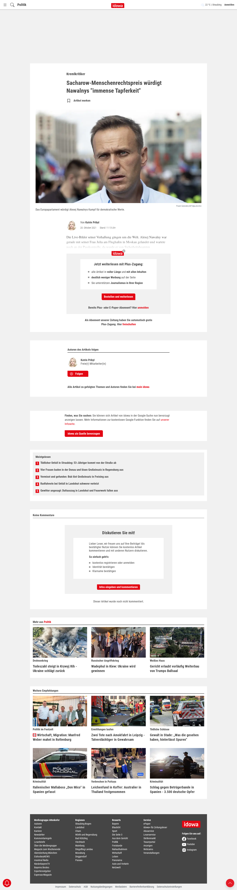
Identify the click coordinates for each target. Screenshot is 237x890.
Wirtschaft (117, 852)
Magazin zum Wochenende (47, 849)
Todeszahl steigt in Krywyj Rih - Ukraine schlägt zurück (55, 668)
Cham (78, 831)
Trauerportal (149, 842)
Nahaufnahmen (119, 849)
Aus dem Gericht (120, 838)
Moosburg (80, 852)
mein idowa (143, 387)
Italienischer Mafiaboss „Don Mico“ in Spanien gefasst (59, 789)
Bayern (115, 823)
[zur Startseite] (192, 823)
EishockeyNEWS (42, 856)
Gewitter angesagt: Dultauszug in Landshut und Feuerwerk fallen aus (79, 490)
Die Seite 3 (117, 834)
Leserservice (149, 834)
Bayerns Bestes (41, 867)
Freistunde (117, 845)
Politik (21, 5)
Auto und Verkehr (120, 863)
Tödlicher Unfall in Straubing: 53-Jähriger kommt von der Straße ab (78, 462)
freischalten (129, 324)
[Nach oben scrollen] (230, 882)
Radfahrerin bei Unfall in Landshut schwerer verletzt (69, 483)
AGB (86, 886)
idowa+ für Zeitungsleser (155, 827)
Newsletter (39, 834)
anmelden (143, 307)
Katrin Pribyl (92, 222)
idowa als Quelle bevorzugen (84, 433)
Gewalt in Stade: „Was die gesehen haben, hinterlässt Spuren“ (174, 737)
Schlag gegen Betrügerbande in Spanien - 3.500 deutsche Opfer (172, 789)
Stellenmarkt (149, 838)
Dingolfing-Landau (84, 849)
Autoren (38, 823)
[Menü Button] (5, 4)
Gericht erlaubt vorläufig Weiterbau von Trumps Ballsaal (174, 668)
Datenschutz (75, 886)
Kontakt (38, 827)
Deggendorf (81, 856)
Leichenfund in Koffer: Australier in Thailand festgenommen (116, 789)
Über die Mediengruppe (45, 845)
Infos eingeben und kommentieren (118, 587)
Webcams (148, 849)
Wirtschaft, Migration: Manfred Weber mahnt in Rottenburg (56, 737)
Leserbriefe (39, 842)
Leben (115, 856)
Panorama (117, 860)
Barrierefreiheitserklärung (142, 886)
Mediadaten (121, 886)
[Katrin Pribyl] (72, 225)
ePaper (146, 823)
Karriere (38, 831)
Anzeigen (148, 845)
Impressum (60, 886)
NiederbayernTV (42, 863)
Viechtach (80, 842)
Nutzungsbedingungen (101, 886)
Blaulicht (116, 827)
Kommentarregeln (43, 838)
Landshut (79, 827)
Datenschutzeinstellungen (169, 886)
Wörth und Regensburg (86, 834)
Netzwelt (116, 867)
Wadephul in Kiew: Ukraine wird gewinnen (113, 668)
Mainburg (79, 845)
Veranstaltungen (151, 852)
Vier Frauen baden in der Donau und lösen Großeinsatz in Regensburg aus (81, 469)
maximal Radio (41, 860)
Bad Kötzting (81, 838)
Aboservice (148, 831)
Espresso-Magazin (43, 874)
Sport (114, 831)
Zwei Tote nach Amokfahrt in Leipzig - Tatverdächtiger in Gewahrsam (118, 737)
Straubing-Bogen (83, 823)
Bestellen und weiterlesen (118, 296)
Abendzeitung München (45, 852)
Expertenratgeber (42, 871)
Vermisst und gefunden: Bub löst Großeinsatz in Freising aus (74, 476)
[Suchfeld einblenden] (12, 4)
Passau (78, 860)
